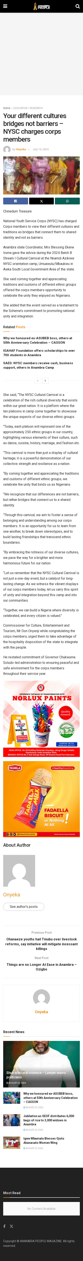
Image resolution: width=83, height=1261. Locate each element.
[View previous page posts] (37, 381)
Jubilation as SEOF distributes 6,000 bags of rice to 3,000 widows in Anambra (48, 1120)
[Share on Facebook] (15, 201)
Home (6, 108)
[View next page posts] (45, 381)
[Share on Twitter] (41, 201)
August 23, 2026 (17, 1083)
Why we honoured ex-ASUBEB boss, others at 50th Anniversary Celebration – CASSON (50, 1098)
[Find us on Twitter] (11, 1226)
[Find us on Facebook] (4, 1226)
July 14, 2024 (41, 149)
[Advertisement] (41, 54)
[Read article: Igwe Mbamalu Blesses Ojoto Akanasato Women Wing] (11, 1143)
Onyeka (21, 149)
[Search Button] (78, 6)
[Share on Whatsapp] (67, 201)
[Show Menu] (5, 6)
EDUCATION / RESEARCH (28, 108)
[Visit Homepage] (41, 6)
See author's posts (24, 907)
